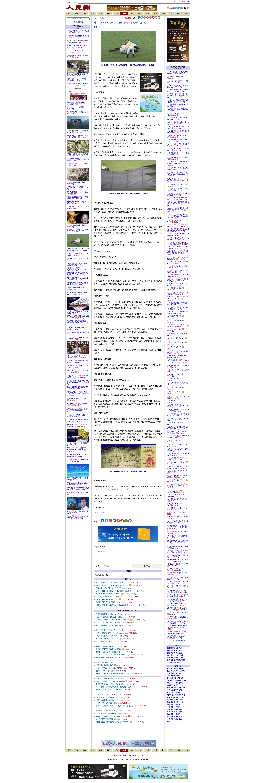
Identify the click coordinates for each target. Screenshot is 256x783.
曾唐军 (184, 680)
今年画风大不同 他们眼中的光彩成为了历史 (119, 673)
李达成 (178, 700)
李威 (178, 704)
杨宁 (172, 675)
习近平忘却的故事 (109, 662)
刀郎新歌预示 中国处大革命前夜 (115, 599)
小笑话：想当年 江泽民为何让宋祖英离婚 (119, 681)
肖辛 (178, 662)
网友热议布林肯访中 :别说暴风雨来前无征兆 (119, 655)
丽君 (173, 648)
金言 (178, 688)
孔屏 (180, 648)
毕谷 (168, 690)
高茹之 (178, 697)
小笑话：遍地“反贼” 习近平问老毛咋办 (116, 633)
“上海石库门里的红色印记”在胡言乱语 (116, 678)
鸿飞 (183, 695)
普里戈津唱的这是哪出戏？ (112, 641)
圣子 (175, 675)
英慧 (168, 692)
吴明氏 (174, 678)
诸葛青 (173, 716)
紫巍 (178, 714)
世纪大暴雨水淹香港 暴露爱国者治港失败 (117, 582)
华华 (175, 707)
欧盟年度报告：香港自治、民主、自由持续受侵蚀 (120, 591)
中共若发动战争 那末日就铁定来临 (114, 652)
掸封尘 (169, 678)
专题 (155, 13)
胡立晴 (182, 660)
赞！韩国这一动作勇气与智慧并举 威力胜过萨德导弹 (123, 687)
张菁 (168, 673)
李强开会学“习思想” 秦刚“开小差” (114, 690)
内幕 (84, 13)
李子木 (174, 662)
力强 (175, 653)
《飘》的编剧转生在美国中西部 (115, 713)
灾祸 (124, 13)
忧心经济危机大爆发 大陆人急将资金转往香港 (119, 585)
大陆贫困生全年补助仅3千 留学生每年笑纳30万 (120, 722)
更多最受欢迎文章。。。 (181, 640)
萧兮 (172, 655)
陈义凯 (182, 688)
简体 (175, 1)
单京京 (181, 716)
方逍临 (169, 662)
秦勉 (168, 668)
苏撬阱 (173, 709)
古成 (172, 668)
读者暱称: (97, 566)
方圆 (181, 678)
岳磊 (175, 704)
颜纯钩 (178, 673)
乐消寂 (173, 683)
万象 (132, 13)
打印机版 (100, 513)
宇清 (175, 692)
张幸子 (96, 27)
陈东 (168, 709)
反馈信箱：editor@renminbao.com (128, 755)
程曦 (168, 653)
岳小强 (181, 657)
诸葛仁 (176, 712)
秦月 (178, 675)
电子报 (188, 1)
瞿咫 (172, 704)
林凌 (177, 716)
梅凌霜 (169, 648)
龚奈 (177, 657)
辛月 (177, 683)
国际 (108, 13)
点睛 (172, 692)
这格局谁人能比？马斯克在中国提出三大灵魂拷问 (121, 706)
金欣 (177, 648)
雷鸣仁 (173, 673)
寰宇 (163, 13)
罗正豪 (173, 671)
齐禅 (172, 712)
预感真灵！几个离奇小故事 (113, 711)
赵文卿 (169, 700)
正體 (179, 1)
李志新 (169, 685)
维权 (171, 13)
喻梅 (178, 707)
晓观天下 (174, 690)
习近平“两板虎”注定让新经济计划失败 (115, 617)
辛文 (172, 650)
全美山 (182, 671)
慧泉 (178, 692)
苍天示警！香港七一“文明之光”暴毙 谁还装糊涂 (120, 620)
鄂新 (168, 704)
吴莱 (180, 709)
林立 (168, 714)
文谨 (175, 650)
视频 (179, 13)
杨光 (168, 671)
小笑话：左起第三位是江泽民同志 (115, 622)
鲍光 (168, 702)
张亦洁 (179, 695)
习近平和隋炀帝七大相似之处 (113, 614)
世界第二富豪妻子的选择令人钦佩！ (116, 649)
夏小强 (173, 697)
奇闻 (116, 13)
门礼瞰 (181, 702)
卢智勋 (169, 688)
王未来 (174, 680)
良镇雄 (174, 688)
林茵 (178, 678)
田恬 (168, 707)
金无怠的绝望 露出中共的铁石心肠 (116, 684)
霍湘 (180, 719)
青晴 (181, 700)
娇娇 (177, 719)
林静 (168, 660)
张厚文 (181, 655)
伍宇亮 (179, 653)
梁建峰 (173, 660)
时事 (92, 13)
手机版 (183, 1)
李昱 (168, 655)
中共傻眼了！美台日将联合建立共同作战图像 (119, 716)
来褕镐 (179, 680)
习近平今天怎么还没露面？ (112, 636)
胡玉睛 (178, 660)
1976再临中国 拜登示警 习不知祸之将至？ (117, 596)
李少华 (173, 719)
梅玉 (168, 721)
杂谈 (186, 13)
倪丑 (175, 714)
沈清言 (179, 650)
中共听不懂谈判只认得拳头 (112, 646)
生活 (139, 13)
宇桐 (173, 685)
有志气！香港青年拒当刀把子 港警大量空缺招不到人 (121, 605)
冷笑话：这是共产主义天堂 (113, 694)
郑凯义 (173, 657)
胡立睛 (169, 680)
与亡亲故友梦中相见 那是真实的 (115, 638)
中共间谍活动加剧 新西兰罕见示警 (116, 594)
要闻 (77, 13)
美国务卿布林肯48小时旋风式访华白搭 (116, 657)
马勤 (168, 712)
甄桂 (181, 690)
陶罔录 (169, 695)
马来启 (176, 668)
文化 (147, 13)
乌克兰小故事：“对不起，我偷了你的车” (117, 630)
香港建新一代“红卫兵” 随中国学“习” (114, 588)
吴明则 (174, 695)
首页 (69, 13)
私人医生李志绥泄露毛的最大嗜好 (116, 668)
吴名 (168, 657)
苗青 (168, 697)
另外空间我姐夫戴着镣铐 (113, 703)
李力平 (182, 697)
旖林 (172, 707)
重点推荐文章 (78, 26)
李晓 (180, 712)
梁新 (172, 714)
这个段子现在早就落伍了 (112, 719)
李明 (172, 653)
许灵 (168, 716)
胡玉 (168, 683)
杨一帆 (176, 655)
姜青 (172, 702)
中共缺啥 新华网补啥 (111, 671)
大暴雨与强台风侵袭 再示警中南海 (115, 602)
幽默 (100, 13)
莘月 (177, 685)
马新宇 (181, 668)
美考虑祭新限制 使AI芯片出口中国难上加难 (118, 625)
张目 (177, 709)
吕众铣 (181, 685)
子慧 (168, 719)
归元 (181, 673)
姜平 (173, 700)
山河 (168, 675)
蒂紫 (178, 690)
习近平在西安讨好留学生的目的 (113, 700)
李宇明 (181, 683)
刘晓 (168, 650)
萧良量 (176, 702)
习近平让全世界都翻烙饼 (113, 665)
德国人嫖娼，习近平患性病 (114, 697)
